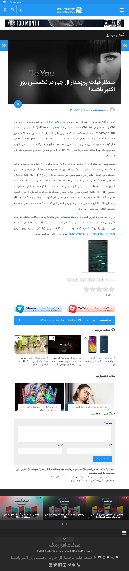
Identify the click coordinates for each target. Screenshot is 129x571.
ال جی (100, 280)
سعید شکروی (97, 110)
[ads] (64, 23)
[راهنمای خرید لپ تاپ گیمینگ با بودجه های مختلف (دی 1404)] (21, 508)
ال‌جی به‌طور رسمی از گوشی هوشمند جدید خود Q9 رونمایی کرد (100, 361)
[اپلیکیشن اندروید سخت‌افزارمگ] (73, 565)
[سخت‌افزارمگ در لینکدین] (50, 565)
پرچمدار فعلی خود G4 (56, 122)
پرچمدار (91, 280)
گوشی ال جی (72, 280)
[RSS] (78, 565)
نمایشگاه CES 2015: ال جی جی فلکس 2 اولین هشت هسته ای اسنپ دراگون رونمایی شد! (66, 361)
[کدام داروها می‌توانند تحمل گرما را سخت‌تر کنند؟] (89, 397)
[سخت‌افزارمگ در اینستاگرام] (64, 565)
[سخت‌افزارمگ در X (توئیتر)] (55, 565)
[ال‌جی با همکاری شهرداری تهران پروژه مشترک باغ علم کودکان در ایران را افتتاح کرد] (31, 344)
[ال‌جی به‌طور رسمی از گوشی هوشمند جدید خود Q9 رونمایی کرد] (98, 344)
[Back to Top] (64, 539)
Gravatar (86, 481)
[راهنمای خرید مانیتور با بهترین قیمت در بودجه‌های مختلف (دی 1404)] (107, 508)
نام (109, 445)
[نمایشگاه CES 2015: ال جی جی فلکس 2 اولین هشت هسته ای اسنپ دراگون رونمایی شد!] (64, 344)
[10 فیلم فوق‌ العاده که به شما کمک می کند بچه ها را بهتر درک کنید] (39, 397)
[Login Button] (5, 9)
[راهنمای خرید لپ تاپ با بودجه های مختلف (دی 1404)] (64, 508)
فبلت (83, 280)
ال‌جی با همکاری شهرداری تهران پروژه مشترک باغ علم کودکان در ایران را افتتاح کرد (33, 361)
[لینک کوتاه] (71, 110)
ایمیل (59, 445)
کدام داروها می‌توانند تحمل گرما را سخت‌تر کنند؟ (90, 408)
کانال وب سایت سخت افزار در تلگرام (85, 223)
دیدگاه (108, 423)
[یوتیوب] (91, 309)
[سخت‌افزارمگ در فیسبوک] (60, 565)
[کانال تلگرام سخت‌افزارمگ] (69, 565)
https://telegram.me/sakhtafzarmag (92, 234)
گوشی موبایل (115, 35)
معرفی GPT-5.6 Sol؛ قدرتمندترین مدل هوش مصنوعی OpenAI (67, 320)
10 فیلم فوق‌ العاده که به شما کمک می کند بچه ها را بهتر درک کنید (39, 408)
